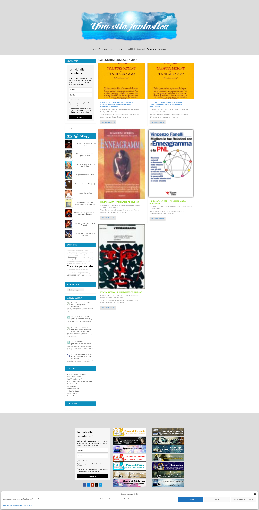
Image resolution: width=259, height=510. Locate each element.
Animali (75, 254)
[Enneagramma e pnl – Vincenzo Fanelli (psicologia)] (171, 163)
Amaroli (88, 254)
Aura (78, 259)
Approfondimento (71, 259)
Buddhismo (80, 256)
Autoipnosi (70, 261)
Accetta (191, 500)
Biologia (69, 277)
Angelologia (70, 256)
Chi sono (102, 49)
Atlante (86, 250)
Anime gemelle (89, 259)
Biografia (88, 275)
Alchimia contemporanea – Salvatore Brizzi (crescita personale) (81, 329)
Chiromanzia (82, 271)
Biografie (90, 258)
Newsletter (163, 49)
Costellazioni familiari (73, 271)
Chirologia (69, 254)
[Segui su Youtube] (92, 485)
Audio (73, 277)
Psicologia (103, 112)
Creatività (85, 269)
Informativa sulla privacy (16, 505)
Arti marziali (80, 252)
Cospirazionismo (83, 273)
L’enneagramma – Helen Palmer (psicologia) (121, 292)
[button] (255, 494)
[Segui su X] (96, 485)
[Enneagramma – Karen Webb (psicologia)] (121, 164)
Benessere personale (76, 275)
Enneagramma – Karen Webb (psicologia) (119, 202)
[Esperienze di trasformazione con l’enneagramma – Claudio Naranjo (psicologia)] (171, 81)
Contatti (141, 49)
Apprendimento (80, 250)
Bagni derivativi (71, 250)
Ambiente (86, 256)
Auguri (86, 258)
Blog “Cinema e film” (74, 376)
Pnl (179, 206)
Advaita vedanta (88, 252)
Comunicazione (71, 269)
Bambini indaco (77, 261)
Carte (75, 256)
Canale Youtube (72, 384)
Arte (78, 254)
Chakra (76, 273)
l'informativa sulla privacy (80, 112)
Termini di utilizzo (27, 505)
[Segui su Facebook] (84, 485)
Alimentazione (71, 263)
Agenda (90, 273)
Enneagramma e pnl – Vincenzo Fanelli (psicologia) (168, 202)
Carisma (84, 263)
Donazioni (151, 49)
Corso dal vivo (86, 261)
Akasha (78, 258)
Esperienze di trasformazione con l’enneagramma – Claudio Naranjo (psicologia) (166, 104)
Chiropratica (79, 269)
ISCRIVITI (80, 117)
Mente (131, 295)
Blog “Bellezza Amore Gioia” (77, 374)
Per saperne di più (108, 122)
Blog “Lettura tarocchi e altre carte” (79, 381)
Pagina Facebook (73, 391)
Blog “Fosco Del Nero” (74, 379)
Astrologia (83, 254)
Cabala (88, 271)
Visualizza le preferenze (243, 500)
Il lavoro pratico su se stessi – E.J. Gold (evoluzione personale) (81, 356)
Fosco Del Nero (106, 109)
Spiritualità (103, 207)
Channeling (71, 258)
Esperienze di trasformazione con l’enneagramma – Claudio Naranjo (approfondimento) (116, 104)
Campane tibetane (72, 252)
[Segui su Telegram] (100, 485)
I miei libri (130, 49)
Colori (82, 258)
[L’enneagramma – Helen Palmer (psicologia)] (121, 256)
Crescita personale (124, 109)
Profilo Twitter (72, 393)
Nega (217, 500)
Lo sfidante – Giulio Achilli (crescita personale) (81, 304)
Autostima (78, 263)
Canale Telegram (73, 386)
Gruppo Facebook (73, 389)
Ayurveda (82, 259)
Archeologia (70, 273)
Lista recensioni (116, 49)
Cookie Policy (6, 505)
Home (93, 49)
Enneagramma (135, 109)
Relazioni (137, 205)
